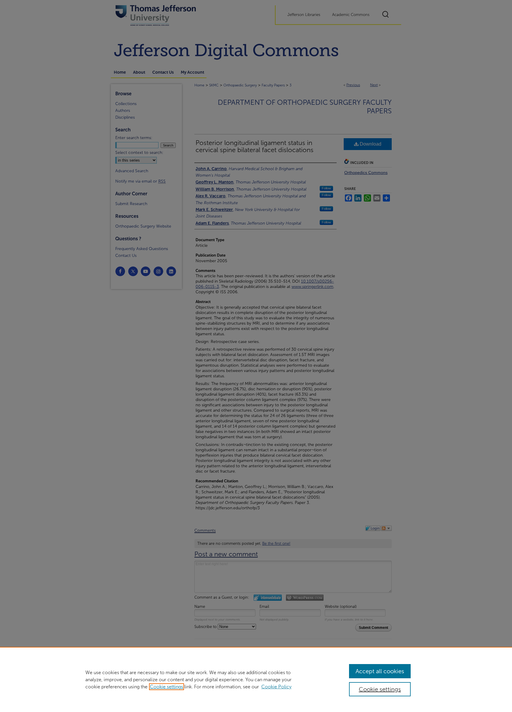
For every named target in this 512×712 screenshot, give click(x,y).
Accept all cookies (380, 671)
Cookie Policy (276, 686)
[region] (256, 679)
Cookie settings (166, 686)
